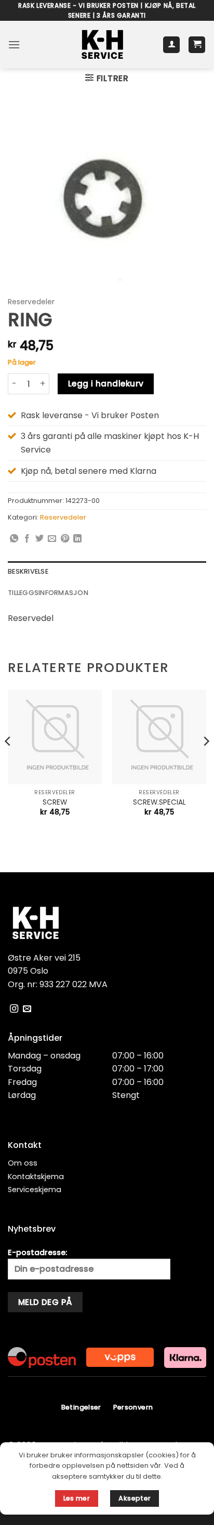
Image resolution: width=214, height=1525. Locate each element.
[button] (14, 44)
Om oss (22, 1163)
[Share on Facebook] (27, 539)
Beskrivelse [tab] (28, 571)
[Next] (205, 762)
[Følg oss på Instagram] (14, 1009)
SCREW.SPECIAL (159, 802)
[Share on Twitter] (39, 539)
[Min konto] (171, 45)
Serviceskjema (34, 1189)
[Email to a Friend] (52, 539)
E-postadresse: (37, 1252)
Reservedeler (31, 302)
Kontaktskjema (36, 1176)
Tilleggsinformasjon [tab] (48, 592)
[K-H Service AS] (102, 45)
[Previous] (8, 762)
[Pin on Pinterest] (65, 539)
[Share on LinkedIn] (77, 539)
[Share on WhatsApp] (14, 539)
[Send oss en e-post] (27, 1009)
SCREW (55, 802)
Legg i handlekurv (106, 383)
